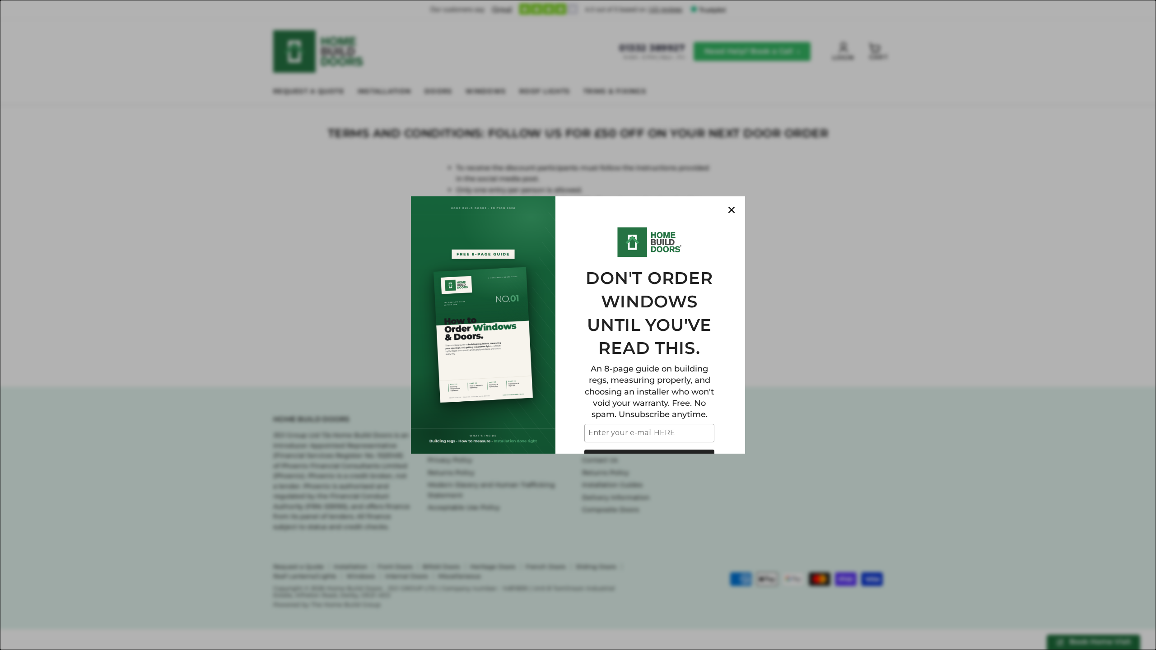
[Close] (731, 210)
